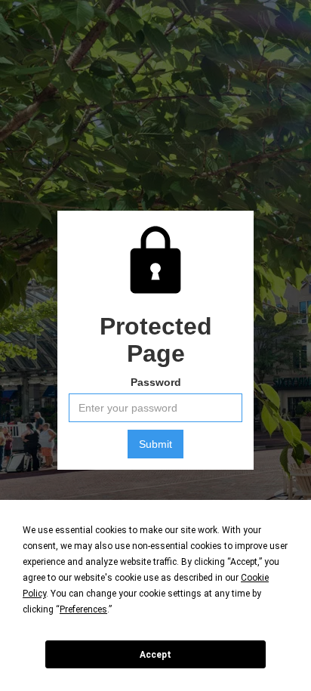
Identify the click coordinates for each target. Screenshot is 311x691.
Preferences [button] (83, 609)
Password (156, 382)
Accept (155, 654)
